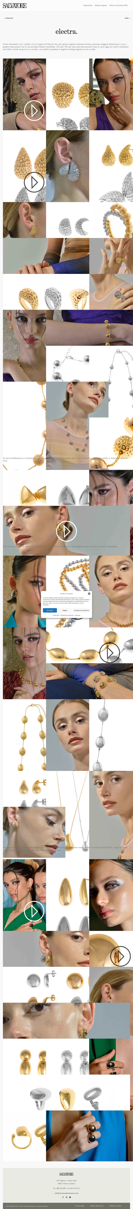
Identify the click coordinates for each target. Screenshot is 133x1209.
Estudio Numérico (42, 1206)
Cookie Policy (56, 615)
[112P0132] (77, 371)
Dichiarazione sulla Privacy (67, 615)
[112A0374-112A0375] (34, 796)
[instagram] (66, 1197)
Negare (65, 610)
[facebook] (63, 1197)
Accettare (50, 610)
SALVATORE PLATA (12, 1206)
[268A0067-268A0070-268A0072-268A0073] (66, 992)
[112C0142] (77, 751)
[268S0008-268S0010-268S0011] (66, 1100)
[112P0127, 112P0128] (66, 263)
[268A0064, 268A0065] (66, 956)
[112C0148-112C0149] (77, 823)
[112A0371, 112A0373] (77, 182)
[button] (89, 594)
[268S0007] (34, 1135)
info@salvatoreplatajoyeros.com (66, 1193)
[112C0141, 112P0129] (34, 679)
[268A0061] (66, 1028)
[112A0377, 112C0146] (34, 608)
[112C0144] (77, 434)
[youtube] (70, 1197)
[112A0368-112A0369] (77, 111)
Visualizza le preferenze (81, 610)
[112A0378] (34, 495)
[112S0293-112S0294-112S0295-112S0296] (66, 299)
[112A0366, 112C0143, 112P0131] (34, 362)
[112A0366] (34, 227)
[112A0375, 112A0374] (34, 832)
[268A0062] (77, 1064)
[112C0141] (34, 751)
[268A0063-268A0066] (77, 911)
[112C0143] (34, 434)
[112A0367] (77, 227)
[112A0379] (77, 495)
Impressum (77, 615)
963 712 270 (61, 1188)
